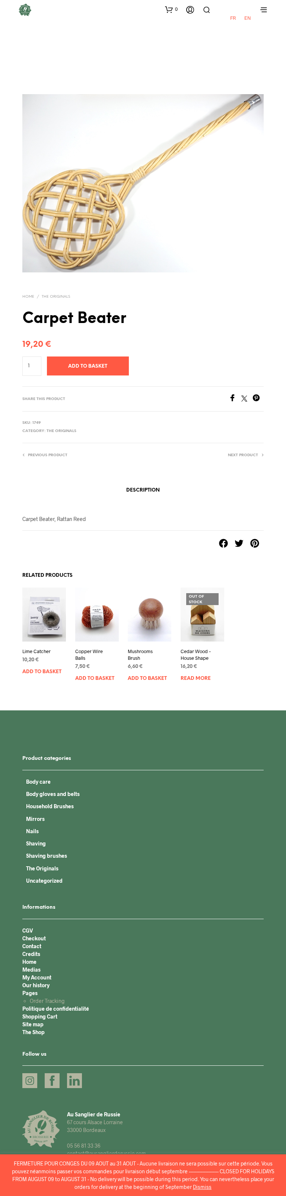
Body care (38, 781)
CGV (27, 930)
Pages (30, 993)
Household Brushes (50, 806)
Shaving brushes (46, 856)
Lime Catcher (36, 651)
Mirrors (35, 819)
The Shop (33, 1032)
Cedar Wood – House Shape (196, 654)
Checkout (34, 938)
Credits (31, 954)
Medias (31, 969)
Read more (196, 678)
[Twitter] (246, 399)
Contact (31, 946)
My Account (36, 977)
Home (28, 297)
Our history (36, 985)
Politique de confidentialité (55, 1008)
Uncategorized (44, 880)
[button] (171, 9)
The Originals (56, 297)
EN (247, 18)
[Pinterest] (258, 399)
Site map (33, 1024)
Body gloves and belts (53, 794)
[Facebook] (235, 399)
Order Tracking (47, 1001)
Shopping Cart (39, 1016)
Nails (32, 831)
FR (233, 18)
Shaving (36, 843)
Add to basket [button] (41, 671)
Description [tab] (143, 490)
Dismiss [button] (202, 1187)
